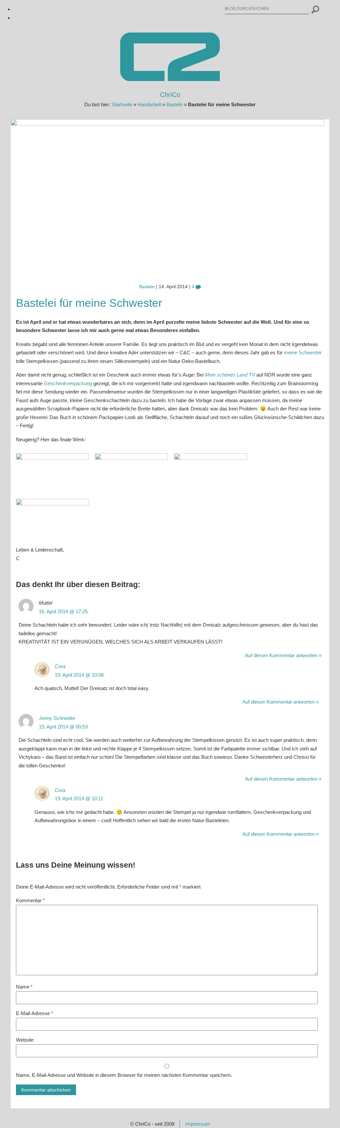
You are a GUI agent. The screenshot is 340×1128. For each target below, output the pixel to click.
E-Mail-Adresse (34, 1013)
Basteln (174, 104)
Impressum (197, 1124)
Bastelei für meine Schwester (89, 303)
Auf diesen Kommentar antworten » (283, 655)
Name (24, 987)
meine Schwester (303, 352)
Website (25, 1040)
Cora (60, 666)
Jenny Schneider (57, 718)
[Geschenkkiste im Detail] (131, 458)
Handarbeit (149, 104)
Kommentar (30, 900)
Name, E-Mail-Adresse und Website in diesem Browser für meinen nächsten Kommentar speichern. (124, 1075)
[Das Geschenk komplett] (52, 458)
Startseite (122, 104)
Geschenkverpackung (68, 383)
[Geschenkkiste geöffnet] (210, 458)
